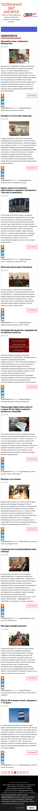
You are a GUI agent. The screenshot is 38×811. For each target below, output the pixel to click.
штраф (24, 182)
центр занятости (21, 261)
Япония (26, 325)
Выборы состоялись (11, 479)
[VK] (2, 98)
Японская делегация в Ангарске (16, 267)
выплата (3, 474)
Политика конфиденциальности (19, 782)
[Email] (2, 105)
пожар (9, 261)
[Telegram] (2, 102)
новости (21, 110)
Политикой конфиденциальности (13, 803)
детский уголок (13, 110)
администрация (6, 325)
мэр (19, 692)
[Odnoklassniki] (2, 95)
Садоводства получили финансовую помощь (18, 550)
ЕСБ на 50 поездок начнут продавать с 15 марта (19, 701)
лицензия (4, 182)
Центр (13, 261)
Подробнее (32, 95)
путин (15, 543)
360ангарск (27, 108)
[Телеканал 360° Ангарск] (29, 14)
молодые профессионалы (9, 692)
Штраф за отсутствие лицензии (16, 116)
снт (16, 620)
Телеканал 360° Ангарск (11, 8)
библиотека (4, 110)
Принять (32, 808)
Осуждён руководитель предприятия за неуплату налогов (19, 331)
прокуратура (17, 182)
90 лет (34, 471)
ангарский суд (5, 401)
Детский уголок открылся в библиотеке (14, 42)
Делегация (14, 325)
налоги (12, 401)
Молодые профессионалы (14, 626)
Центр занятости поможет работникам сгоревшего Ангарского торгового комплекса (18, 190)
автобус (34, 765)
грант (33, 618)
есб (2, 767)
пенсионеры (16, 474)
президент (10, 543)
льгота (6, 767)
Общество (15, 108)
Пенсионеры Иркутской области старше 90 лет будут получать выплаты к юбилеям (16, 409)
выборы (34, 541)
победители (10, 620)
